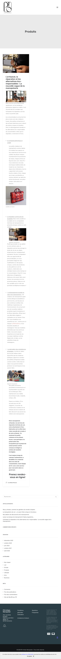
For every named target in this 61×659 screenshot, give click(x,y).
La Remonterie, (16, 323)
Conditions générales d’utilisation (20, 612)
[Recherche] (30, 496)
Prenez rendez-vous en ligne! (17, 476)
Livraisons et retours (23, 618)
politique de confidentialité (27, 654)
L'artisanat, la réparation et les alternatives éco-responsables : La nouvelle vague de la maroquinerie (15, 82)
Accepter (29, 656)
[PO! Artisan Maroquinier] (7, 7)
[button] (16, 63)
